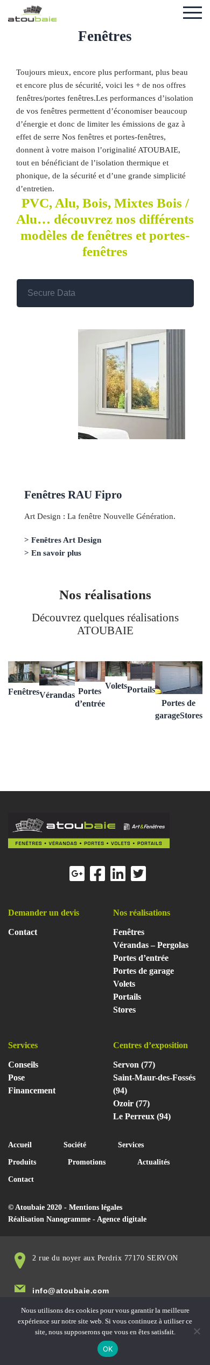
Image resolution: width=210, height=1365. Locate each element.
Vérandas (57, 694)
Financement (31, 1090)
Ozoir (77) (131, 1103)
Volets (116, 685)
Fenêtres (23, 691)
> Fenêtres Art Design (62, 540)
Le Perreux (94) (142, 1116)
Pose (16, 1077)
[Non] (196, 1331)
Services (131, 1145)
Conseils (23, 1064)
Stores (124, 1009)
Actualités (153, 1162)
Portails (141, 689)
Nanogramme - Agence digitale (96, 1219)
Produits (22, 1162)
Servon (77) (134, 1064)
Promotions (87, 1162)
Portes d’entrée (141, 957)
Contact (22, 932)
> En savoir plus (52, 553)
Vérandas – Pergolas (150, 945)
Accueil (20, 1145)
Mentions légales (95, 1207)
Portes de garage (143, 970)
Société (75, 1145)
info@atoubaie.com (70, 1290)
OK (108, 1349)
